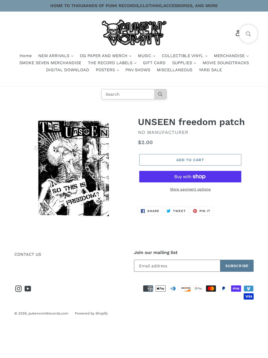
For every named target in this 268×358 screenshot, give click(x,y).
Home (26, 55)
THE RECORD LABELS (111, 62)
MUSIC (145, 55)
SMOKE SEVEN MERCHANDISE (50, 62)
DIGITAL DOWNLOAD (67, 69)
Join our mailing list (155, 252)
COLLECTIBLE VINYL (183, 55)
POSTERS (106, 69)
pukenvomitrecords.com (48, 313)
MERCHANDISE (230, 55)
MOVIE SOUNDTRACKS (226, 62)
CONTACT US (27, 254)
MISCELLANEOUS (174, 69)
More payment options (190, 189)
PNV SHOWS (137, 69)
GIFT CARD (154, 62)
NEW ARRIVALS (54, 55)
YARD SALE (210, 69)
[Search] (160, 94)
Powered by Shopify (91, 313)
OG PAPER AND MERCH (104, 55)
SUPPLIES (182, 62)
